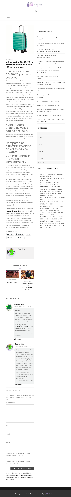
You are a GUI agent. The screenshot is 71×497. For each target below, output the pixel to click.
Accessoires (9, 59)
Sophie (17, 344)
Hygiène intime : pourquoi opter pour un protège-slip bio (50, 120)
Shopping (41, 162)
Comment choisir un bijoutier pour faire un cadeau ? (51, 38)
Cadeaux (40, 144)
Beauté (40, 137)
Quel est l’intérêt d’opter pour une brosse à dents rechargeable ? (51, 110)
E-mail (8, 434)
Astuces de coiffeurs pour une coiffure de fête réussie (50, 44)
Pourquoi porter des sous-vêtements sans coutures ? (50, 96)
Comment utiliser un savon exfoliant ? (49, 101)
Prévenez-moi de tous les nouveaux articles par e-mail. (18, 462)
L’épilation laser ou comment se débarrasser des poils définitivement (49, 50)
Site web (8, 443)
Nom (8, 425)
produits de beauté (12, 211)
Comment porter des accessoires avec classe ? (49, 77)
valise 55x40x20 (26, 107)
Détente (40, 151)
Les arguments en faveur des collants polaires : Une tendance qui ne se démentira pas (49, 70)
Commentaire (11, 403)
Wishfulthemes (51, 494)
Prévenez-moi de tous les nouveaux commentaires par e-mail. (18, 454)
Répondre (17, 339)
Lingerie (40, 158)
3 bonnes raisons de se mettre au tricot (49, 115)
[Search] (36, 11)
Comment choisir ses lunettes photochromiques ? (12, 284)
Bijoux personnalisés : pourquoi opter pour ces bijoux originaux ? (51, 83)
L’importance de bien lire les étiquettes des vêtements (51, 90)
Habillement (42, 155)
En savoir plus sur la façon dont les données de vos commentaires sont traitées (19, 477)
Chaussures (41, 148)
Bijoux (40, 141)
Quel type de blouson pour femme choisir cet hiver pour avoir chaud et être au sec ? (51, 63)
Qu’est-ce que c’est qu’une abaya (48, 105)
